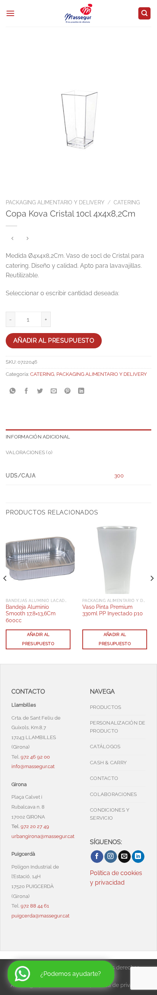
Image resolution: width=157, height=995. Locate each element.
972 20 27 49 (35, 826)
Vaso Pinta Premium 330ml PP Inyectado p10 (112, 610)
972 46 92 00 (36, 757)
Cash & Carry (108, 762)
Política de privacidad (120, 985)
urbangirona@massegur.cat (42, 836)
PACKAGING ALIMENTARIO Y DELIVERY (55, 202)
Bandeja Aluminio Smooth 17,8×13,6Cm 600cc (31, 613)
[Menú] (10, 13)
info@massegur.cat (32, 766)
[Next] (151, 593)
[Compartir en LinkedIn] (81, 391)
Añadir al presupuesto (54, 340)
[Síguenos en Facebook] (97, 856)
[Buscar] (144, 13)
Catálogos (105, 746)
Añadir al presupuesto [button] (38, 639)
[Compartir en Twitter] (40, 391)
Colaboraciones (113, 794)
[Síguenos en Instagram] (110, 856)
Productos (105, 707)
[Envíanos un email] (124, 856)
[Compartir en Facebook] (26, 391)
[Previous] (5, 593)
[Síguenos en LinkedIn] (138, 856)
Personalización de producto (118, 726)
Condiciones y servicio (109, 813)
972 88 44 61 (35, 906)
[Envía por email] (54, 391)
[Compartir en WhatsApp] (12, 391)
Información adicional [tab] (38, 437)
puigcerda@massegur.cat (40, 916)
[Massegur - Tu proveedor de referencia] (78, 13)
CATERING (127, 202)
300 (119, 475)
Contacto (104, 778)
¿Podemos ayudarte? (70, 973)
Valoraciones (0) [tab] (29, 452)
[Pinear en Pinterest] (67, 391)
